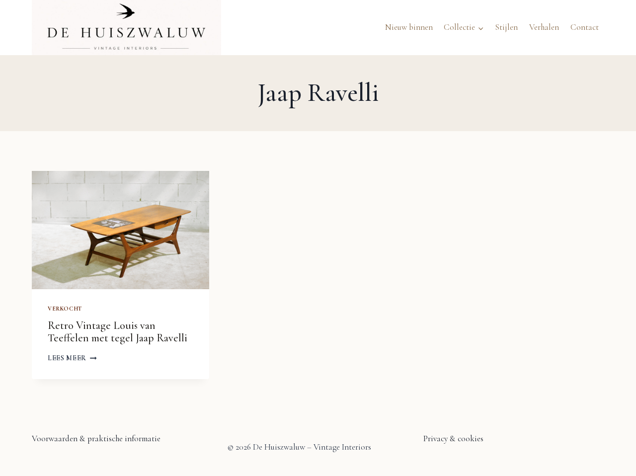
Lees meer (72, 358)
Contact (584, 27)
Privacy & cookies (453, 438)
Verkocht (65, 308)
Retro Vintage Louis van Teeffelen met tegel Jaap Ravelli (117, 331)
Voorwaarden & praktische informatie (96, 438)
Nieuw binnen (409, 27)
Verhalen (544, 27)
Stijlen (506, 27)
